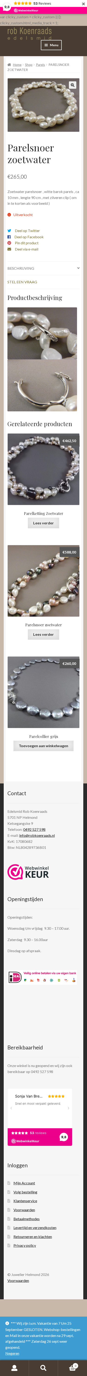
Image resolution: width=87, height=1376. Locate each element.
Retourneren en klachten (32, 1236)
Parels (40, 65)
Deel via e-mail (26, 249)
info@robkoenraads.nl (37, 835)
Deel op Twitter (27, 230)
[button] (72, 85)
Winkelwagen (67, 1364)
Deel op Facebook (29, 237)
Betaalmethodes (26, 1219)
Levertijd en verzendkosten (34, 1227)
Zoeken (43, 1368)
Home (17, 65)
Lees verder (43, 523)
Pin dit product (27, 243)
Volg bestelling (25, 1192)
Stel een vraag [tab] (22, 282)
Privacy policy (24, 1245)
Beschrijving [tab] (20, 268)
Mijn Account (24, 1183)
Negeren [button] (12, 1353)
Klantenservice (25, 1201)
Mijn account (14, 1368)
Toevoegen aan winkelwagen (43, 745)
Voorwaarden (24, 1210)
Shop (28, 65)
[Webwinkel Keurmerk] (28, 872)
